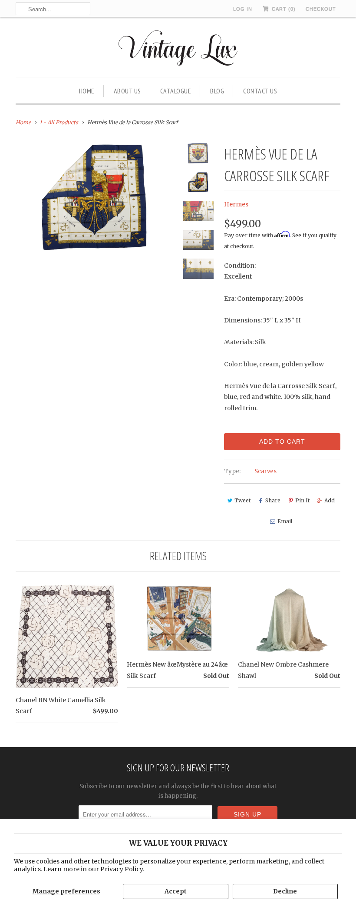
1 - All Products (59, 122)
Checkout (321, 8)
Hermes (236, 204)
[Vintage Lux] (178, 49)
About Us (127, 90)
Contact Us (260, 90)
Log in (242, 8)
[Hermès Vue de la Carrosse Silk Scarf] (95, 196)
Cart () (283, 8)
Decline (285, 891)
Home (87, 90)
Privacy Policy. (122, 869)
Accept (176, 891)
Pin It (302, 500)
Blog (217, 90)
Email (284, 521)
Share (272, 500)
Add (329, 500)
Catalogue (175, 90)
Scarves (265, 471)
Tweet (242, 500)
